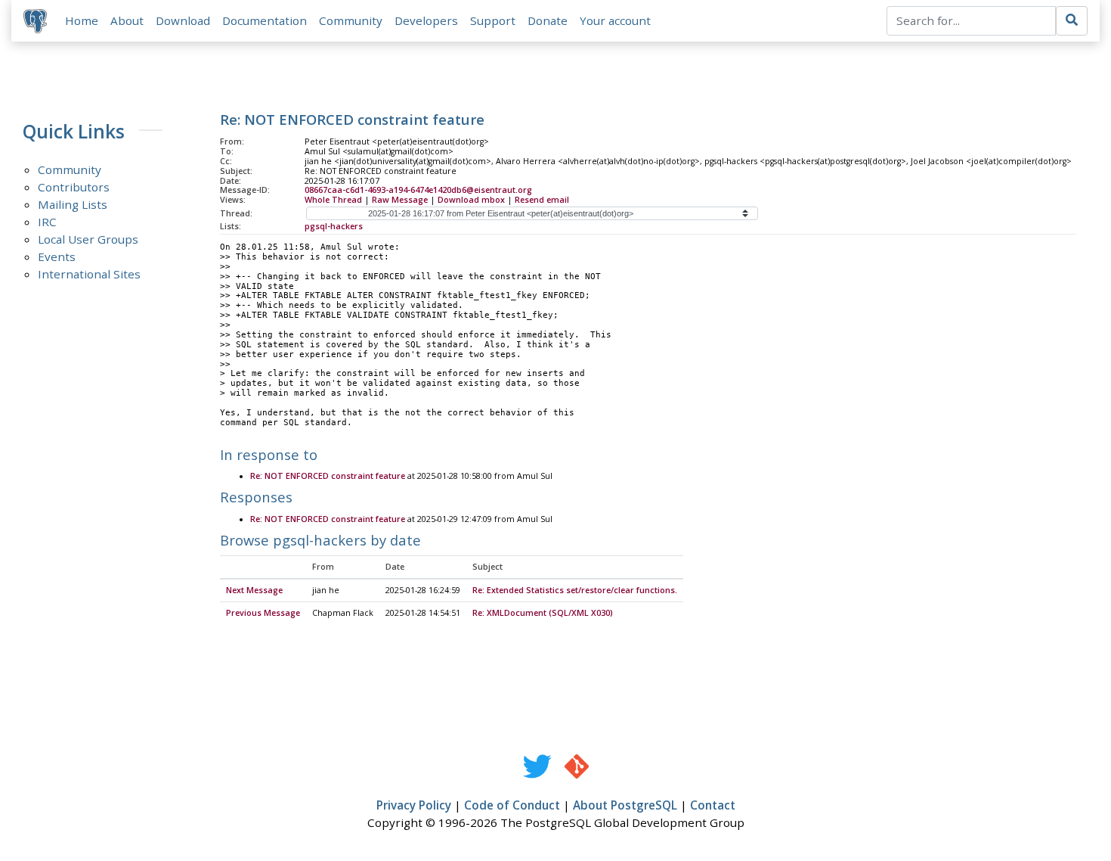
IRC (47, 221)
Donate (548, 20)
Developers (426, 20)
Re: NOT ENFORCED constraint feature (327, 476)
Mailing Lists (72, 204)
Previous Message (263, 613)
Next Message (254, 590)
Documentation (264, 20)
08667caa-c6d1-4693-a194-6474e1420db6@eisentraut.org (418, 190)
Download (183, 20)
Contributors (74, 186)
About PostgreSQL (625, 805)
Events (57, 256)
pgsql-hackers (334, 226)
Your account (615, 20)
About (127, 20)
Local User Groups (88, 239)
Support (492, 20)
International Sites (89, 273)
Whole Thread (333, 199)
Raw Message (400, 199)
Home (81, 20)
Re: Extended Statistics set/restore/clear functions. (574, 590)
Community (350, 20)
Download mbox (471, 199)
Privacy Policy (413, 805)
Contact (712, 805)
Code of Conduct (512, 805)
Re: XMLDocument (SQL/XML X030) (542, 613)
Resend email (542, 199)
